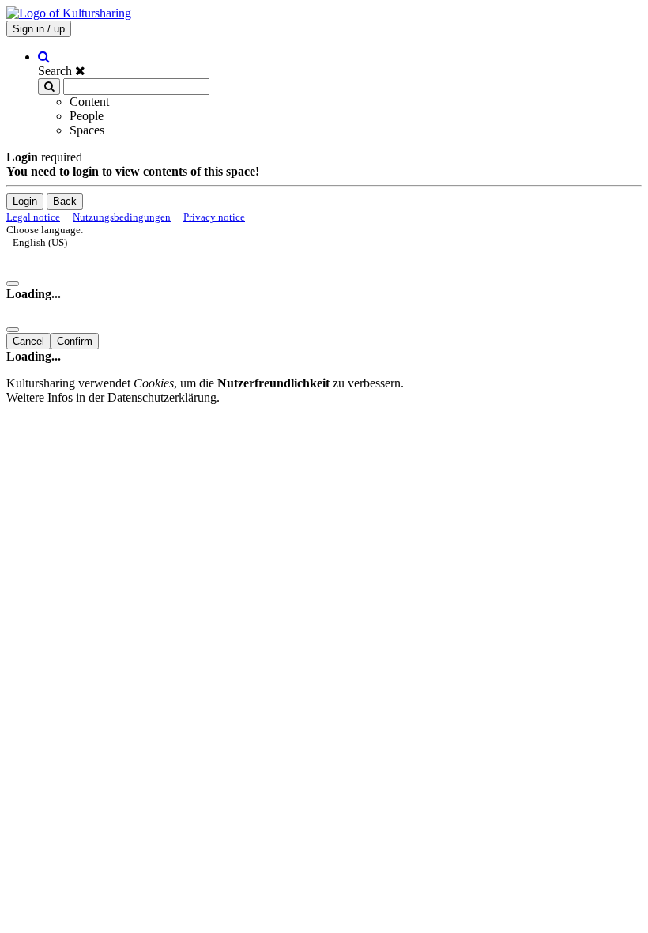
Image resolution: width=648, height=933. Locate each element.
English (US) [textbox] (40, 242)
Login (25, 201)
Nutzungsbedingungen (122, 217)
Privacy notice (214, 217)
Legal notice (33, 217)
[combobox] (324, 247)
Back (65, 201)
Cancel (28, 341)
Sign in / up (39, 29)
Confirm (74, 341)
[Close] (12, 283)
